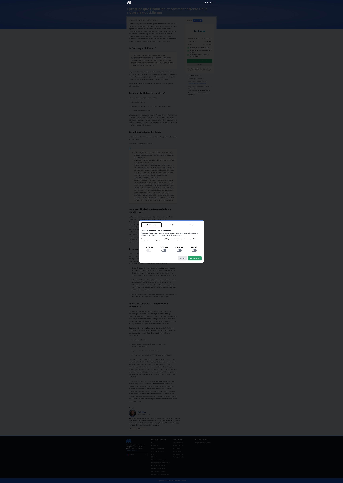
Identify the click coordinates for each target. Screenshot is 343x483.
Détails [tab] (171, 225)
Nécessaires (149, 247)
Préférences (164, 247)
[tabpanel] (171, 242)
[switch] (148, 250)
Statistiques (179, 247)
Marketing (194, 247)
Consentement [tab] (151, 225)
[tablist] (171, 225)
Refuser (182, 258)
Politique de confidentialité (173, 239)
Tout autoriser (195, 258)
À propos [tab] (191, 225)
